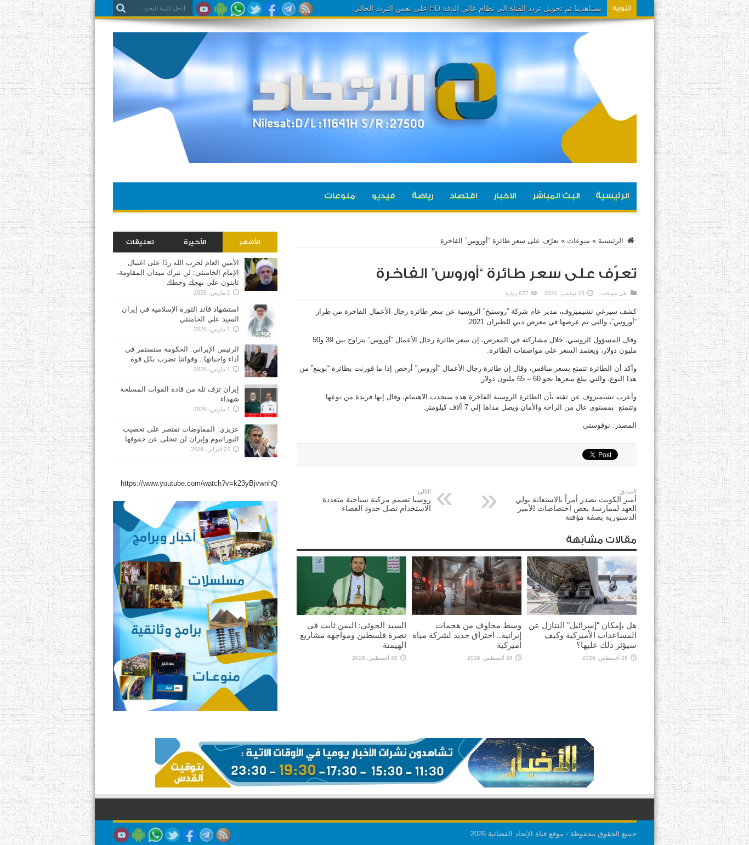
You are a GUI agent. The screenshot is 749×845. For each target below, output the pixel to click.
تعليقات (140, 242)
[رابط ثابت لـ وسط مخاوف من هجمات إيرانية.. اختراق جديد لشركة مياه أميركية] (466, 612)
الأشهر (249, 242)
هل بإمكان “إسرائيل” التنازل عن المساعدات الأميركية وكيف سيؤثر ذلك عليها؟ (583, 634)
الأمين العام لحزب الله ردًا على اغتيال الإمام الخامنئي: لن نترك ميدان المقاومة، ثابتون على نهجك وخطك (178, 272)
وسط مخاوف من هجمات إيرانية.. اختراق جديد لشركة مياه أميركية (466, 634)
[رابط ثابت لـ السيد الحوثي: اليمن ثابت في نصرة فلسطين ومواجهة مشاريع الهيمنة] (351, 612)
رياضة (422, 195)
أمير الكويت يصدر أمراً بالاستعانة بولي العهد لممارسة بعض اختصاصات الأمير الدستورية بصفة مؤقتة (576, 504)
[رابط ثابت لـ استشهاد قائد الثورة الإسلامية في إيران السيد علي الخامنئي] (261, 335)
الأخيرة (195, 242)
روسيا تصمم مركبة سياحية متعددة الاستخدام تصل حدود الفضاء (376, 500)
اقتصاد (463, 195)
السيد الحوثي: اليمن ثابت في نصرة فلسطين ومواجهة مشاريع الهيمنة (353, 634)
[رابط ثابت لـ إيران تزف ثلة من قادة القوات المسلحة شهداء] (261, 415)
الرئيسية (612, 195)
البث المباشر (556, 195)
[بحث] (121, 8)
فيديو (383, 195)
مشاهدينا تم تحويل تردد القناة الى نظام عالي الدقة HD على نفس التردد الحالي (477, 8)
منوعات (339, 195)
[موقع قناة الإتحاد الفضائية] (375, 155)
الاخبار (504, 195)
